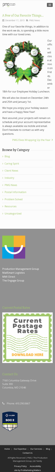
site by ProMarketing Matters (27, 470)
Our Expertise (20, 448)
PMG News (34, 20)
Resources (10, 206)
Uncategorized (13, 213)
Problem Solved (13, 199)
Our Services (36, 448)
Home (7, 448)
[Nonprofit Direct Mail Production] (9, 5)
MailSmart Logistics (13, 272)
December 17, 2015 (15, 20)
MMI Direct (8, 276)
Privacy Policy (20, 466)
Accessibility (35, 466)
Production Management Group (21, 269)
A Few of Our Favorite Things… (23, 15)
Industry (9, 178)
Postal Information (15, 192)
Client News (11, 170)
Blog (7, 156)
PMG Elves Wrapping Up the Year (31, 140)
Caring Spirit (12, 163)
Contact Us (28, 452)
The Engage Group (13, 280)
